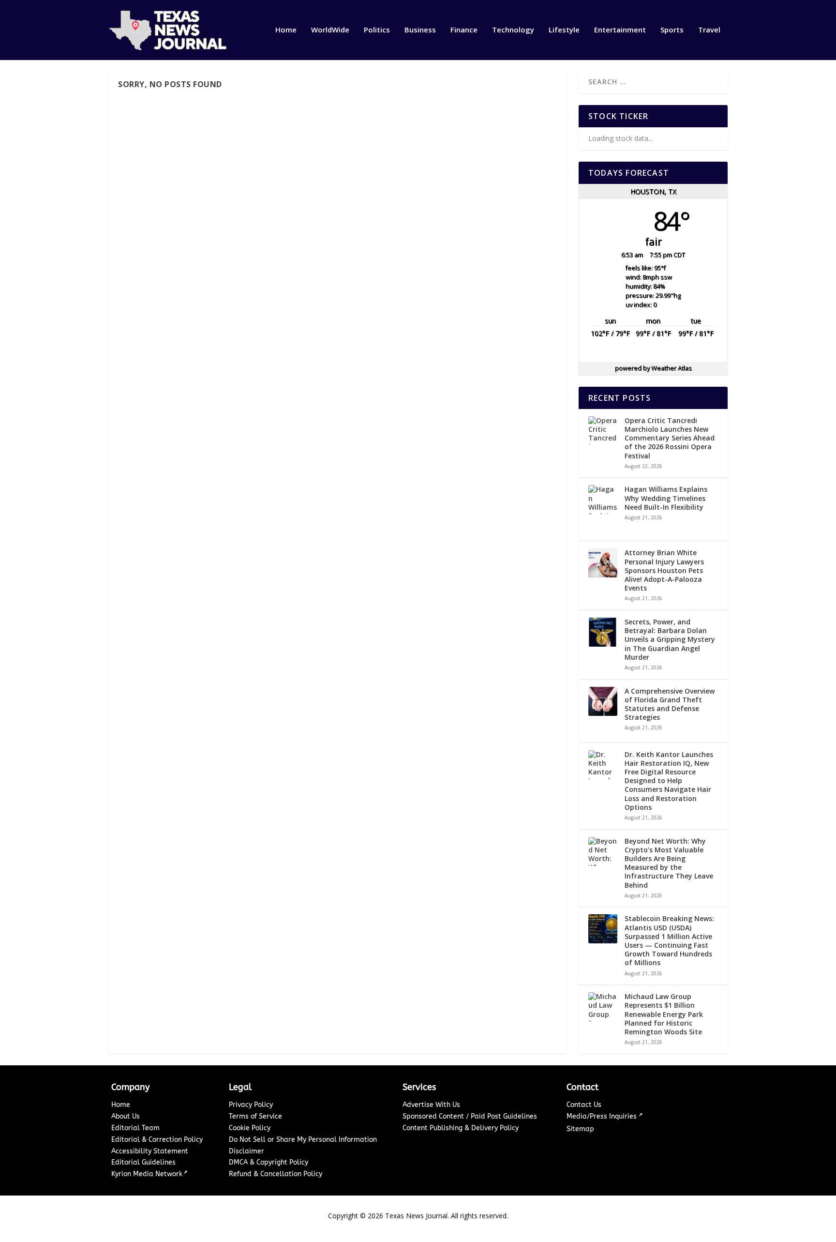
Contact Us (584, 1105)
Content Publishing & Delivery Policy (461, 1128)
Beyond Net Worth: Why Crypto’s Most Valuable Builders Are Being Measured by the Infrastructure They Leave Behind (669, 863)
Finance (464, 30)
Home (286, 30)
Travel (709, 30)
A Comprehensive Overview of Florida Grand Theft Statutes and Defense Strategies (670, 704)
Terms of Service (255, 1116)
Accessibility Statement (149, 1151)
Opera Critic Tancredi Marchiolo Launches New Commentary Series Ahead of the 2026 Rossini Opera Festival (670, 438)
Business (420, 30)
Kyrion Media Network (146, 1174)
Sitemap (580, 1129)
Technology (513, 30)
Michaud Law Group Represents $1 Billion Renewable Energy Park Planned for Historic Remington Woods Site (664, 1014)
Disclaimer (246, 1151)
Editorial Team (135, 1128)
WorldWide (330, 30)
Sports (672, 30)
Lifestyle (564, 30)
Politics (377, 30)
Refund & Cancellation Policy (275, 1174)
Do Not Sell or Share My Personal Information (303, 1140)
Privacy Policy (251, 1105)
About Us (125, 1116)
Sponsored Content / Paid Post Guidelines (470, 1116)
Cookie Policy (249, 1128)
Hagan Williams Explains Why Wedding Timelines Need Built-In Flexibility (666, 498)
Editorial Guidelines (143, 1162)
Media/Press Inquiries (603, 1116)
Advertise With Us (431, 1105)
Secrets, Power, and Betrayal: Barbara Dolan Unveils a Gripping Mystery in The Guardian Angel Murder (670, 640)
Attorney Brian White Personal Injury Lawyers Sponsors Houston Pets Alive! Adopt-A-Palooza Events (664, 570)
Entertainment (620, 30)
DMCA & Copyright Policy (268, 1162)
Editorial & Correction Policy (157, 1140)
